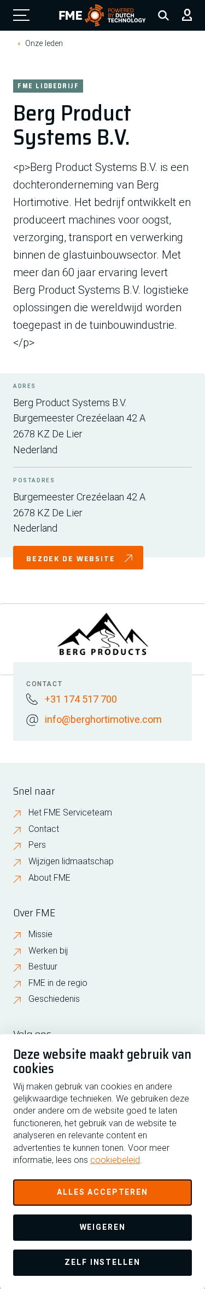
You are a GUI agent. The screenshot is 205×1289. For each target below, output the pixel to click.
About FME (49, 877)
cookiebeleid (115, 1160)
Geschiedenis (54, 999)
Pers (37, 845)
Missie (40, 934)
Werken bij (48, 950)
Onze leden (44, 43)
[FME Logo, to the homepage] (102, 15)
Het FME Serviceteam (70, 812)
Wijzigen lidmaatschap (71, 861)
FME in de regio (57, 983)
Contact (43, 829)
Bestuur (42, 966)
